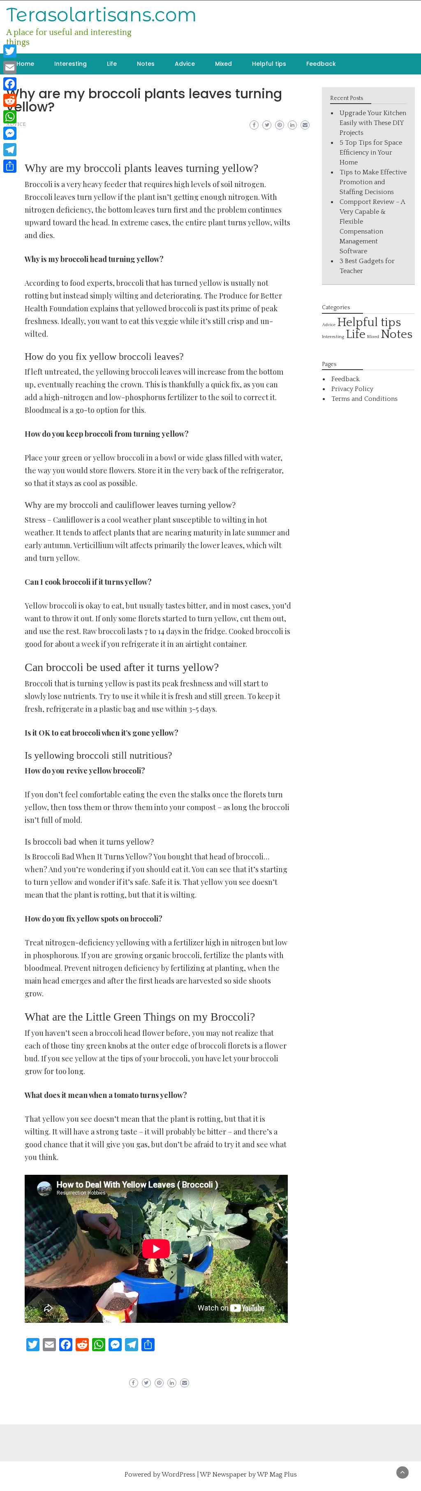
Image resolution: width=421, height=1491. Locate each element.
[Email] (10, 67)
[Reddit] (10, 100)
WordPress (178, 1474)
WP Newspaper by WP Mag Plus (248, 1474)
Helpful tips (269, 64)
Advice (185, 64)
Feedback (321, 64)
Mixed (223, 64)
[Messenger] (10, 133)
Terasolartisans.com (101, 14)
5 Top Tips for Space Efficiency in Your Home (371, 152)
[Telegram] (10, 149)
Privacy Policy (352, 389)
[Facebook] (10, 84)
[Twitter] (10, 51)
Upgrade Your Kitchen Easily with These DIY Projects (373, 123)
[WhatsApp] (10, 117)
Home (25, 64)
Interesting (70, 64)
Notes (146, 64)
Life (112, 64)
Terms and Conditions (364, 399)
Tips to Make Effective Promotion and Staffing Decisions (373, 182)
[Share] (10, 166)
